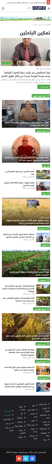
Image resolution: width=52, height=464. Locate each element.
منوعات (20, 436)
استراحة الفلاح (33, 437)
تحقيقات (20, 421)
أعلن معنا (8, 410)
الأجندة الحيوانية (46, 423)
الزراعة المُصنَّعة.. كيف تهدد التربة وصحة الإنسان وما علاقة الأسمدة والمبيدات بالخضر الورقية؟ (18, 288)
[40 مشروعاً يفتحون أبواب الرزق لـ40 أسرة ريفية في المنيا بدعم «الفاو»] (43, 370)
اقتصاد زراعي (33, 415)
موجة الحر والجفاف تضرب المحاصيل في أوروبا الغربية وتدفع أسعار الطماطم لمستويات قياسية (19, 352)
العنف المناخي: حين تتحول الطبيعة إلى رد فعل (19, 172)
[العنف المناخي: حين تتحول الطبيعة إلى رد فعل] (43, 174)
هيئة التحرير (7, 419)
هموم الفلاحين (22, 431)
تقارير (33, 420)
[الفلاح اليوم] (35, 8)
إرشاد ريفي (31, 409)
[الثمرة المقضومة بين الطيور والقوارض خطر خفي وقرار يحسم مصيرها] (43, 301)
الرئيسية (46, 24)
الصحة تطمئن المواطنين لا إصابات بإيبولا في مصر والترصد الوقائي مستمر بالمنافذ (19, 385)
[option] (26, 114)
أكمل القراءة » (43, 86)
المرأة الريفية (19, 425)
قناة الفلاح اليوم (44, 416)
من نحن (8, 423)
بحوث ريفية (31, 424)
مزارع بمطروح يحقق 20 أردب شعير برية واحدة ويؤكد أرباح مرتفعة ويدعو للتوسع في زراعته (27, 221)
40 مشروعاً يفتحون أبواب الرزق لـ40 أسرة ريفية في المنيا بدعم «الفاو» (19, 368)
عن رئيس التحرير (9, 428)
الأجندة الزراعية (46, 409)
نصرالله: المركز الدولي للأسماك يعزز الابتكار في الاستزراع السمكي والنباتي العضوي (18, 235)
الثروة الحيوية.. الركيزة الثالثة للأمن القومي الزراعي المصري (19, 184)
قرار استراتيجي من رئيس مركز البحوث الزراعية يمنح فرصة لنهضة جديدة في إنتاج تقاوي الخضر (25, 74)
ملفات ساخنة (33, 430)
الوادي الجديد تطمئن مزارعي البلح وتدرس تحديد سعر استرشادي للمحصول (27, 337)
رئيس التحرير (43, 403)
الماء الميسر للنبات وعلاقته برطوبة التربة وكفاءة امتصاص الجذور (29, 273)
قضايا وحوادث (22, 408)
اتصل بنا (8, 414)
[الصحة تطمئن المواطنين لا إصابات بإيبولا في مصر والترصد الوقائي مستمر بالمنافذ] (43, 387)
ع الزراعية (20, 417)
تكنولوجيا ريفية (45, 434)
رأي (22, 413)
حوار (33, 405)
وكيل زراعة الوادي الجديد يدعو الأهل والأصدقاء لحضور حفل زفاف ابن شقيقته (27, 123)
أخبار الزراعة (43, 428)
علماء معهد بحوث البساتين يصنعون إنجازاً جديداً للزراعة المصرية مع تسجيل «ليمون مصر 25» (26, 158)
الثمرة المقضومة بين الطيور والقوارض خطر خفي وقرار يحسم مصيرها (18, 299)
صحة (45, 439)
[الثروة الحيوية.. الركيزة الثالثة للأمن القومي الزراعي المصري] (43, 186)
